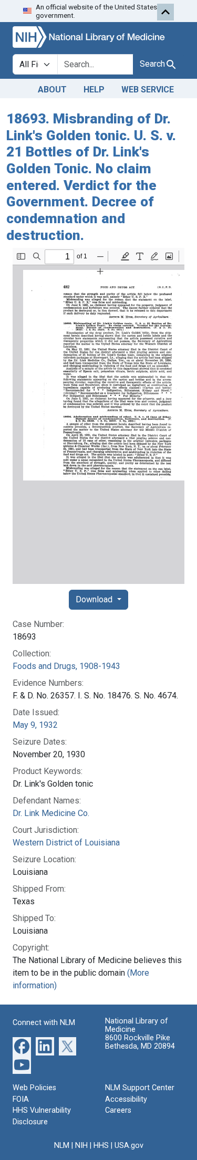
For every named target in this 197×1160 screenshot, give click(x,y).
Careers (118, 1110)
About (52, 90)
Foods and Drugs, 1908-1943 (66, 666)
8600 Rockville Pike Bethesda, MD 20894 (140, 1042)
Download (95, 599)
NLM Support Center (139, 1087)
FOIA (21, 1099)
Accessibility (126, 1099)
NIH (81, 1145)
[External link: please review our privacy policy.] (22, 1046)
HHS (101, 1145)
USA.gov (129, 1145)
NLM (61, 1145)
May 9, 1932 (35, 725)
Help (94, 90)
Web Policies (34, 1087)
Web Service (147, 90)
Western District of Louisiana (66, 843)
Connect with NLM (44, 1022)
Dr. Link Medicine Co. (51, 813)
